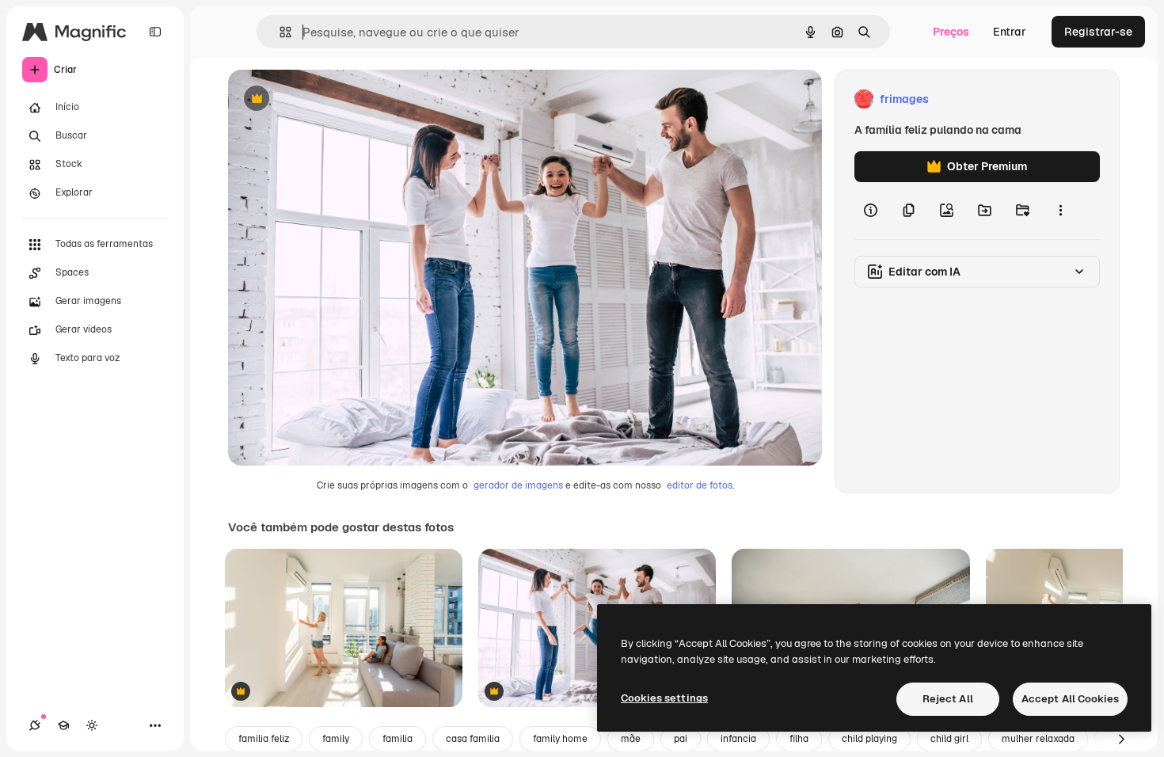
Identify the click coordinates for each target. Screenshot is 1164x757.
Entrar (1009, 32)
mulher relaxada (1038, 738)
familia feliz (263, 738)
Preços (951, 32)
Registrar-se (1098, 32)
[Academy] (63, 725)
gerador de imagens (518, 485)
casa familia (473, 738)
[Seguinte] (1121, 738)
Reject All (947, 699)
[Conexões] (35, 725)
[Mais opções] (1060, 210)
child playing (869, 738)
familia (397, 738)
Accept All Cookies (1070, 699)
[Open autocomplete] (279, 32)
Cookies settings (664, 698)
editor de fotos (699, 485)
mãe (631, 738)
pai (680, 738)
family (335, 738)
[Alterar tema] (92, 725)
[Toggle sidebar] (155, 31)
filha (798, 738)
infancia (738, 738)
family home (560, 738)
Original (329, 99)
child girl (949, 738)
